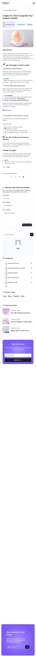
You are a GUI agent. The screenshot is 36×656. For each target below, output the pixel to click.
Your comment (7, 209)
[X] (15, 177)
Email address (6, 202)
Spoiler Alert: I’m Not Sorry (20, 330)
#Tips (22, 296)
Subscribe (17, 360)
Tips (8, 167)
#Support (16, 296)
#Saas (10, 296)
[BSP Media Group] (5, 3)
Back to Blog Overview (10, 10)
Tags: (4, 167)
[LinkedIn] (23, 177)
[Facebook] (11, 177)
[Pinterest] (19, 177)
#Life (4, 296)
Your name (6, 195)
